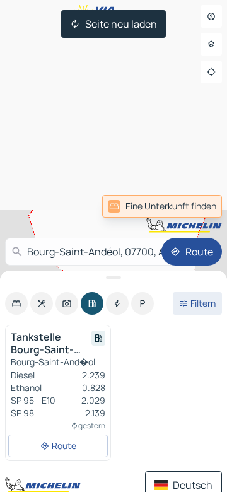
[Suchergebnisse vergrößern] (113, 277)
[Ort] (211, 72)
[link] (194, 206)
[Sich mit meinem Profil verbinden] (211, 16)
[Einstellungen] (211, 44)
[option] (16, 303)
